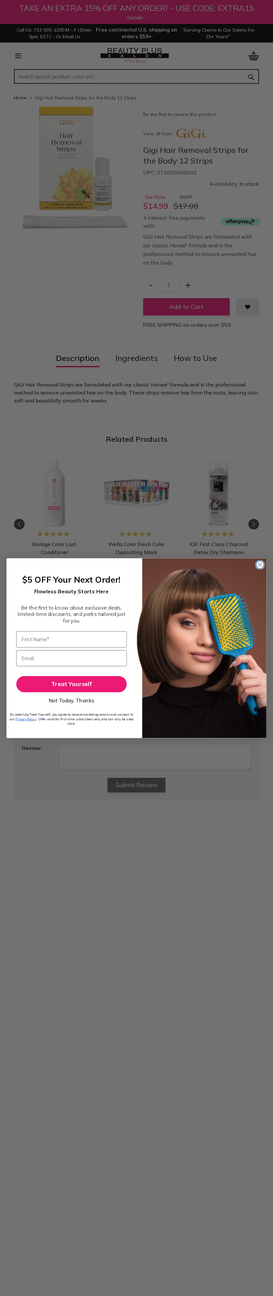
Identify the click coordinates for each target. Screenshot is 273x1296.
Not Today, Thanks (71, 700)
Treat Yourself (71, 683)
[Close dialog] (260, 564)
